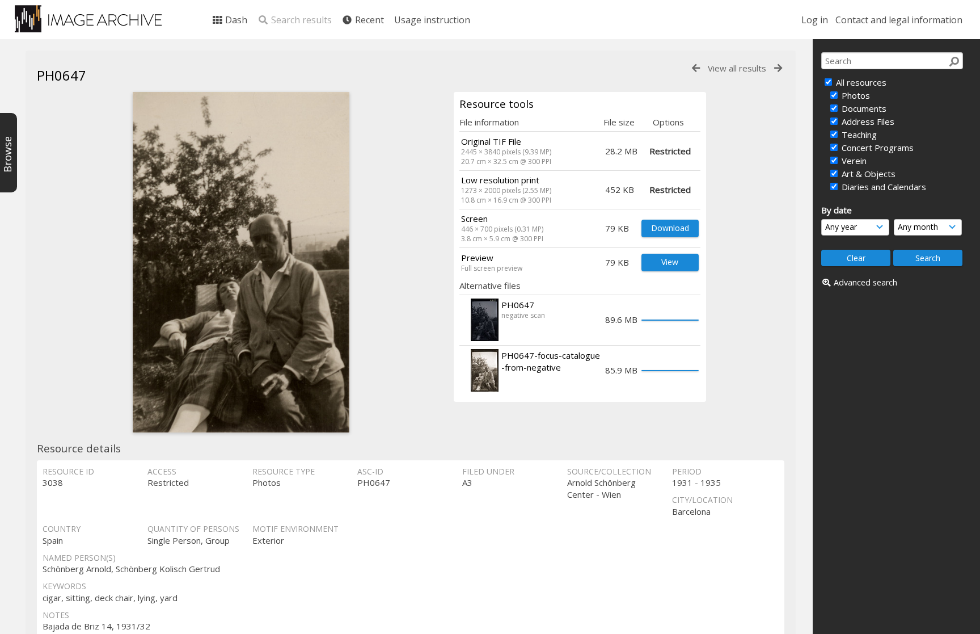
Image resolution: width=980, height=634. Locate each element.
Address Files (866, 121)
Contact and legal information (898, 20)
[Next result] (778, 68)
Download (670, 227)
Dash (235, 20)
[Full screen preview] (241, 262)
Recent (368, 20)
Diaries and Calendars (882, 186)
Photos (854, 95)
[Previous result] (696, 68)
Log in (814, 20)
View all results (737, 68)
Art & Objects (867, 173)
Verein (853, 160)
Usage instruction (432, 20)
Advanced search (865, 282)
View (669, 262)
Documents (862, 108)
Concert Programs (876, 147)
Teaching (858, 134)
